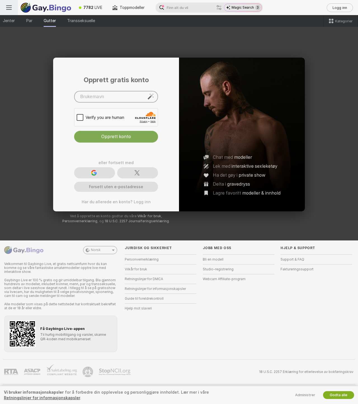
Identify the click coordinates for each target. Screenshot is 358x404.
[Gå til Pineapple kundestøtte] (88, 372)
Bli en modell (213, 259)
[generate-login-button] (150, 96)
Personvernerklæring (79, 221)
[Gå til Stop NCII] (115, 371)
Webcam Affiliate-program (224, 279)
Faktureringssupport (297, 269)
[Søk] (219, 7)
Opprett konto (116, 136)
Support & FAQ (292, 259)
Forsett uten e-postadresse (116, 187)
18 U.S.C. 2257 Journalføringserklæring (137, 221)
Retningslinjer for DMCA (144, 279)
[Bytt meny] (9, 7)
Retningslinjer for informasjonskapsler (155, 289)
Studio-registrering (218, 269)
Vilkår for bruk (149, 216)
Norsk (96, 250)
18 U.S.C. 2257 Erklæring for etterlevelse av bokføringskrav (306, 372)
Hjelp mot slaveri (138, 308)
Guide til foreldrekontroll (144, 299)
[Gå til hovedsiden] (46, 7)
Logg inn (340, 8)
